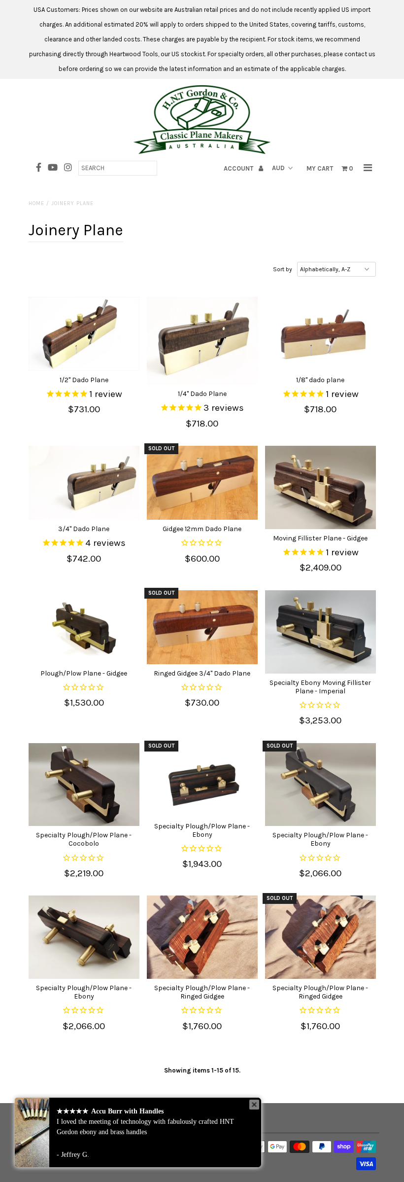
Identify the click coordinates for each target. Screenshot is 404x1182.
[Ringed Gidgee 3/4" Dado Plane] (202, 627)
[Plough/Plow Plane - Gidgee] (84, 627)
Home (36, 203)
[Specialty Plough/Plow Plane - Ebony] (202, 780)
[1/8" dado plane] (320, 334)
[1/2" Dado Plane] (84, 334)
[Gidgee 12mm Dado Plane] (202, 483)
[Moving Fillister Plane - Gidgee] (320, 487)
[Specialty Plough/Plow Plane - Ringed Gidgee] (202, 937)
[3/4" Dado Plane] (84, 483)
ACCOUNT (239, 168)
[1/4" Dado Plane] (202, 341)
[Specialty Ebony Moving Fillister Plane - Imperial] (320, 632)
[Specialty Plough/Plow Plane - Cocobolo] (84, 784)
